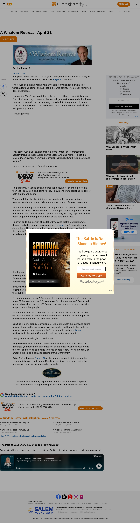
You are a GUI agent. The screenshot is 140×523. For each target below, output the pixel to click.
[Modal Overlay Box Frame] (70, 261)
